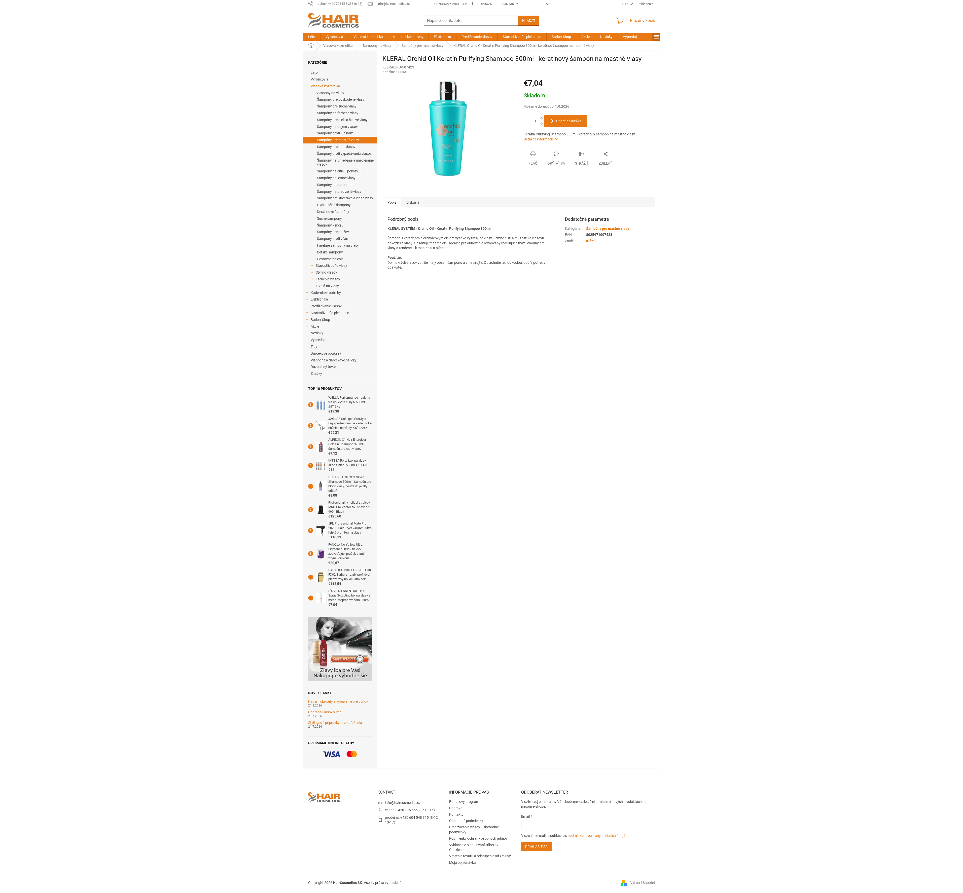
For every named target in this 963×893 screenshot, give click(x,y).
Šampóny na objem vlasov (337, 127)
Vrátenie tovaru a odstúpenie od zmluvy (480, 856)
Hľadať (528, 21)
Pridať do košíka (568, 121)
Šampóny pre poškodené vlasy (340, 99)
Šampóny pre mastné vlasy (338, 140)
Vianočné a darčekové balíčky (333, 360)
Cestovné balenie (330, 259)
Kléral (591, 241)
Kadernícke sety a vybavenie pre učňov (338, 701)
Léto (314, 72)
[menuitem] (311, 37)
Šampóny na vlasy (330, 93)
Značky (316, 373)
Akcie (315, 326)
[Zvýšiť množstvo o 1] (541, 118)
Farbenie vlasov (328, 279)
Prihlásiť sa (536, 847)
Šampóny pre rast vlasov (336, 147)
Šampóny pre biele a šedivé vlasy (342, 120)
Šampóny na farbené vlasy (337, 113)
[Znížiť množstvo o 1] (541, 124)
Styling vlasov (326, 272)
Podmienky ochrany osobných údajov (478, 838)
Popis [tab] (391, 202)
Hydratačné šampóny (334, 205)
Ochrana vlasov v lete (324, 712)
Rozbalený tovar (323, 367)
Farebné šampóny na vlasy (338, 245)
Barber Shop (320, 320)
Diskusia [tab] (412, 202)
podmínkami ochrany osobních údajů (596, 836)
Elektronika (319, 299)
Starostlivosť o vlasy (331, 266)
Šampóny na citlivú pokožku (339, 171)
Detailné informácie (539, 139)
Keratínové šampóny (333, 212)
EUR (625, 4)
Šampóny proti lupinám (335, 133)
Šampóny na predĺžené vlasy (339, 192)
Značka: (395, 72)
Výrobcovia (319, 79)
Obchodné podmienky (466, 821)
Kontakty (510, 4)
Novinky (317, 333)
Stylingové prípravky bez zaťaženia (335, 723)
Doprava (484, 4)
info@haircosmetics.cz (403, 803)
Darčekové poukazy (326, 353)
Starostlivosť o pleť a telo (330, 313)
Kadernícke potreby (326, 293)
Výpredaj (318, 340)
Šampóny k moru (330, 225)
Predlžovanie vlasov (326, 306)
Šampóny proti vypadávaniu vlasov (344, 154)
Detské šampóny (330, 252)
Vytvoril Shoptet (642, 882)
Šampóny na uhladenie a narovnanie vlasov (345, 162)
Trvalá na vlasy (327, 286)
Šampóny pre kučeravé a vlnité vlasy (345, 198)
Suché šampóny (329, 218)
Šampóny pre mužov (333, 232)
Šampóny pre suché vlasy (336, 106)
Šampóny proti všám (333, 239)
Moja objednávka (462, 863)
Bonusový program (450, 4)
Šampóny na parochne (334, 185)
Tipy (314, 347)
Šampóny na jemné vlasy (336, 178)
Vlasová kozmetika (325, 86)
